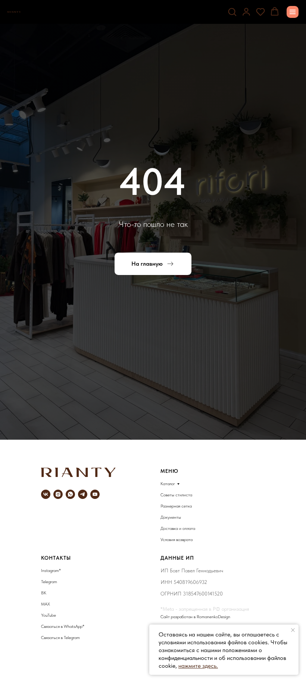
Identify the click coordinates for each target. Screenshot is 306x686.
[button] (232, 11)
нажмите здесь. (198, 665)
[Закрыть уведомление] (293, 630)
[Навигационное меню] (293, 12)
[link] (246, 11)
